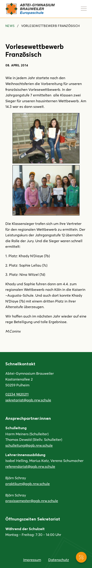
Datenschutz (58, 559)
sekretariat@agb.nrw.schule (28, 400)
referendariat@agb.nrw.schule (30, 466)
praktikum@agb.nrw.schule (27, 483)
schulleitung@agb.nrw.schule (29, 445)
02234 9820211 (17, 394)
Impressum (32, 559)
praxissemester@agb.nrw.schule (31, 500)
